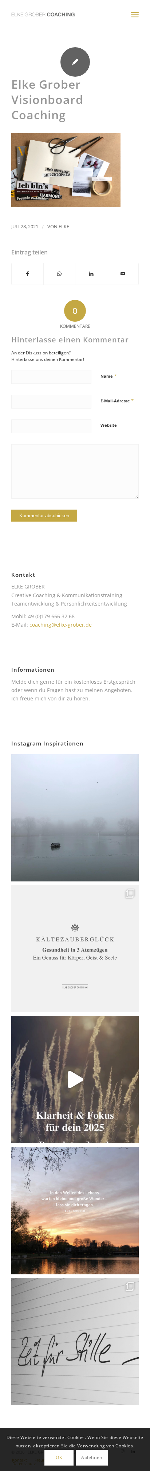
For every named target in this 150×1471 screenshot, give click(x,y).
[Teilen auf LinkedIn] (91, 273)
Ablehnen (91, 1457)
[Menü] (135, 14)
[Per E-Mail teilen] (122, 273)
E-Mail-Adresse (117, 400)
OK (59, 1457)
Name (108, 376)
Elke (64, 226)
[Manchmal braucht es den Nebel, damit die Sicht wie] (75, 817)
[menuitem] (135, 14)
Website (108, 425)
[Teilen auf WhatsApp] (59, 273)
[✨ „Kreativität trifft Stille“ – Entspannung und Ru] (75, 1341)
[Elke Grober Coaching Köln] (62, 14)
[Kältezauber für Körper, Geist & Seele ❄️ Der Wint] (75, 948)
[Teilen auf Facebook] (27, 273)
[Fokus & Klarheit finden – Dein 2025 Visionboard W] (75, 1079)
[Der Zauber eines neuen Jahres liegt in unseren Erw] (75, 1210)
